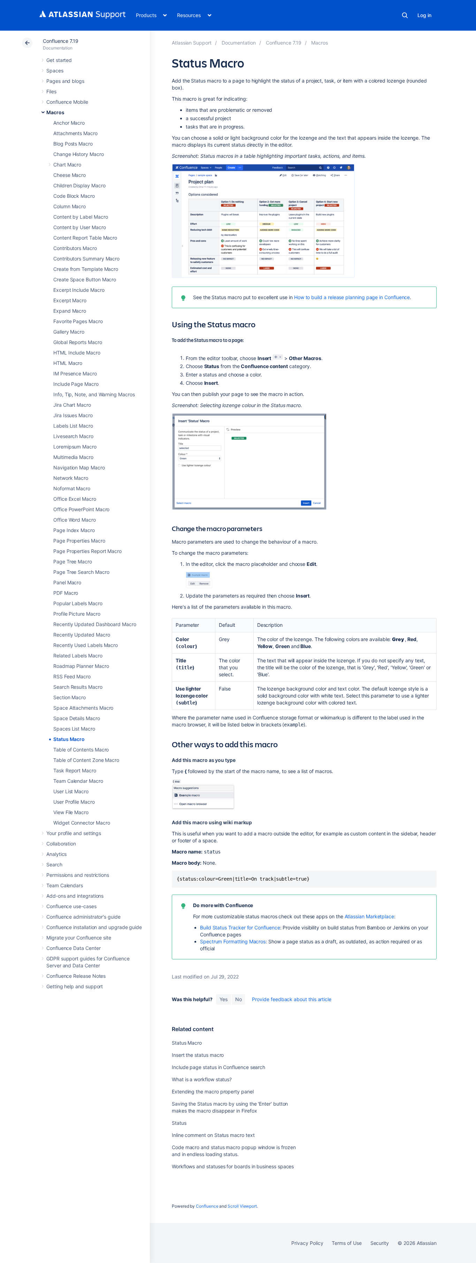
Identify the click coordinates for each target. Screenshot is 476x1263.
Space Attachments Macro (83, 708)
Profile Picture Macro (76, 614)
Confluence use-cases (71, 906)
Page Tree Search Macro (81, 572)
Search (404, 15)
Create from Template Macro (85, 269)
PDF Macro (65, 593)
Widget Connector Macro (81, 823)
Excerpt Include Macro (79, 290)
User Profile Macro (74, 802)
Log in (424, 15)
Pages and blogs (65, 81)
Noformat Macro (71, 488)
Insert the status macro (198, 1055)
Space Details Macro (76, 718)
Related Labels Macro (77, 655)
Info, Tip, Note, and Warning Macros (94, 394)
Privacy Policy (307, 1243)
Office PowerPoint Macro (81, 509)
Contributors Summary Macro (86, 259)
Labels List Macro (73, 426)
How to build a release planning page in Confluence (352, 297)
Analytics (56, 854)
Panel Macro (67, 582)
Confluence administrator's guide (83, 917)
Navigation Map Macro (79, 467)
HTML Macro (67, 363)
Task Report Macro (74, 770)
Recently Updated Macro (81, 635)
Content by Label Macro (80, 217)
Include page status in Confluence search (218, 1067)
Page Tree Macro (72, 561)
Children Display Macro (79, 185)
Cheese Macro (69, 175)
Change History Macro (78, 154)
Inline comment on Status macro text (213, 1135)
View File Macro (71, 812)
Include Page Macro (76, 384)
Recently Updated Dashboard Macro (94, 624)
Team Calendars (64, 885)
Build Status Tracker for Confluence (240, 927)
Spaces (54, 70)
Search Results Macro (77, 687)
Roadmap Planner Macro (81, 666)
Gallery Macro (68, 332)
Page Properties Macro (79, 541)
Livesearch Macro (73, 436)
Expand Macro (69, 311)
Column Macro (69, 206)
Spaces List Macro (74, 729)
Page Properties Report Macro (87, 551)
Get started (59, 60)
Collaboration (61, 844)
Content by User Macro (79, 227)
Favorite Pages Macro (78, 321)
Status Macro (69, 739)
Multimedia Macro (73, 457)
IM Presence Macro (75, 373)
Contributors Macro (75, 248)
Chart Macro (67, 164)
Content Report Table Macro (85, 238)
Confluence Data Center (73, 948)
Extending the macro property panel (213, 1091)
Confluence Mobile (67, 102)
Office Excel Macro (74, 499)
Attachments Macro (75, 133)
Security (379, 1243)
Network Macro (70, 478)
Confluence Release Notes (76, 976)
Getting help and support (74, 986)
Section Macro (69, 697)
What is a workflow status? (202, 1079)
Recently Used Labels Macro (85, 645)
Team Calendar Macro (78, 781)
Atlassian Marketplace (369, 916)
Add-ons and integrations (74, 896)
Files (51, 91)
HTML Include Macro (76, 353)
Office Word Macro (74, 520)
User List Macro (71, 791)
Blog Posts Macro (73, 144)
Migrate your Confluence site (78, 938)
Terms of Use (346, 1243)
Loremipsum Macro (75, 447)
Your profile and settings (73, 833)
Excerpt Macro (69, 300)
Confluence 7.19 (60, 41)
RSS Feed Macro (72, 676)
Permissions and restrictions (77, 875)
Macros (55, 112)
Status (179, 1123)
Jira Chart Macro (72, 405)
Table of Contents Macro (81, 750)
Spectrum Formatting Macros (233, 941)
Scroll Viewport (242, 1206)
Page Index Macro (74, 530)
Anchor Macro (69, 123)
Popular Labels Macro (77, 603)
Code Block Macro (74, 196)
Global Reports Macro (77, 342)
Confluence (207, 1206)
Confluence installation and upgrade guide (94, 927)
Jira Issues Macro (73, 415)
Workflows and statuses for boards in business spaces (233, 1166)
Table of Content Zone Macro (86, 760)
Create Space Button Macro (84, 279)
